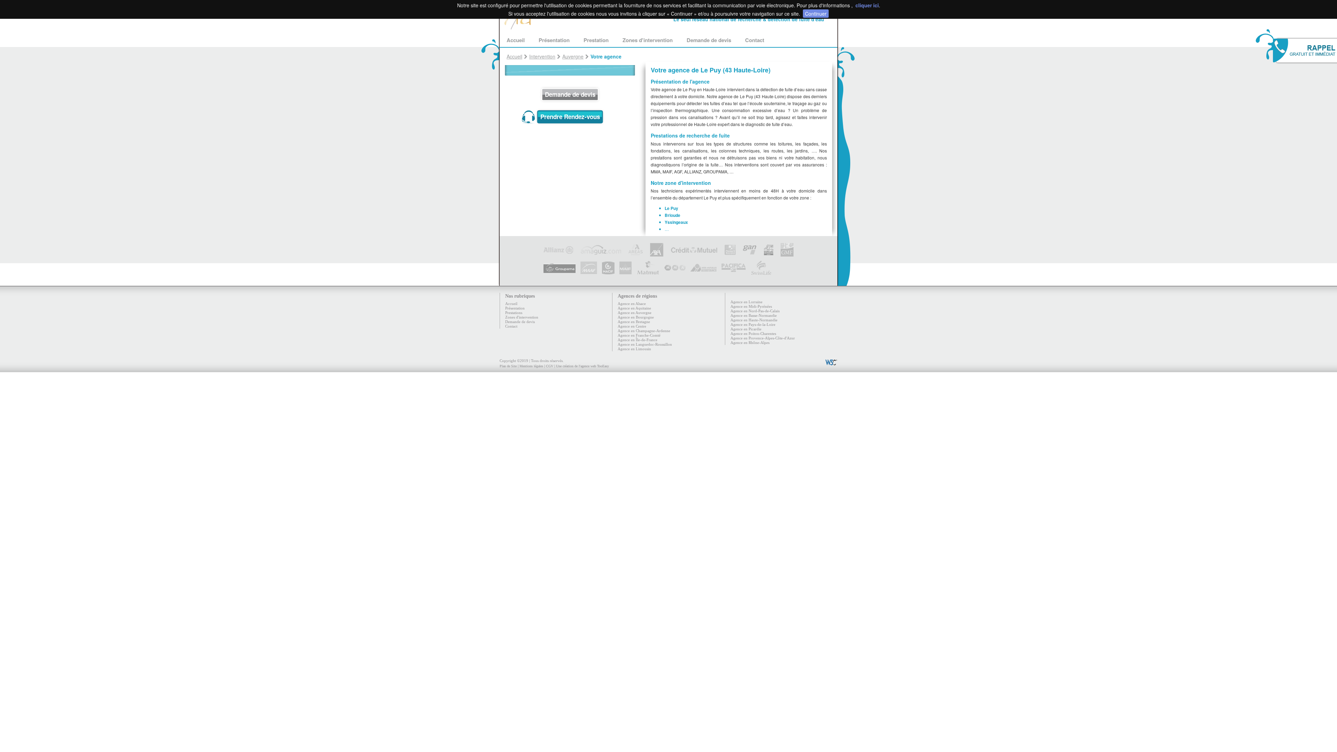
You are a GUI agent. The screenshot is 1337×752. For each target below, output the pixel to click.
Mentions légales (531, 366)
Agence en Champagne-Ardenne (644, 331)
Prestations (513, 313)
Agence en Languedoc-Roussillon (645, 344)
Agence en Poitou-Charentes (753, 333)
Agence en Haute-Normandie (753, 320)
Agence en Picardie (745, 329)
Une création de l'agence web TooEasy (582, 366)
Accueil (516, 40)
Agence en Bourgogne (636, 317)
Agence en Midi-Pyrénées (751, 306)
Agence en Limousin (634, 349)
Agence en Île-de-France (637, 340)
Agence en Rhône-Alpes (749, 342)
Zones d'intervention (648, 40)
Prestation (596, 40)
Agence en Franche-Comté (639, 335)
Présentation (554, 40)
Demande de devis (709, 40)
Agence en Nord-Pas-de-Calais (755, 311)
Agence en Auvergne (634, 313)
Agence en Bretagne (634, 322)
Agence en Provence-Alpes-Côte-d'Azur (762, 338)
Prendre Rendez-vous (570, 116)
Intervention (542, 56)
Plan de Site (508, 366)
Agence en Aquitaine (634, 308)
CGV (549, 366)
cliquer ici (867, 5)
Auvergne (573, 56)
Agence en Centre (632, 326)
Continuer (816, 13)
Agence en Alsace (632, 303)
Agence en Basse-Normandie (753, 315)
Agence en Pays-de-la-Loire (752, 324)
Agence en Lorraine (746, 302)
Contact (754, 40)
